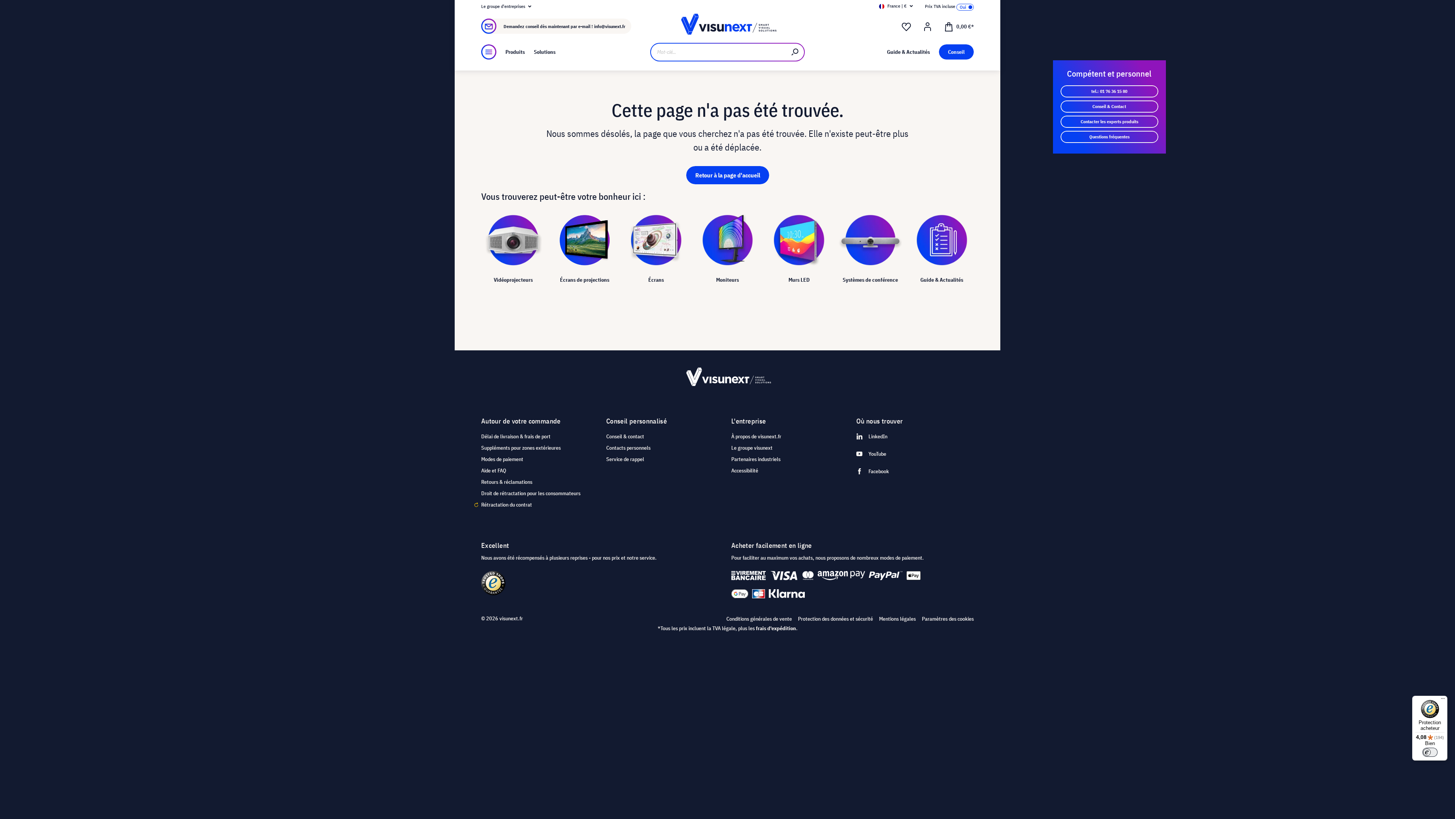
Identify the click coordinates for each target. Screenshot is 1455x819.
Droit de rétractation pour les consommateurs (530, 493)
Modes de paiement (502, 459)
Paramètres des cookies (948, 618)
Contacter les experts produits (1109, 121)
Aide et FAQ (493, 470)
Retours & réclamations (506, 482)
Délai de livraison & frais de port (516, 436)
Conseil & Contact (1109, 106)
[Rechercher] (795, 52)
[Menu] (488, 52)
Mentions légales (897, 618)
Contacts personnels (628, 447)
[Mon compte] (927, 26)
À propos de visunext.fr (756, 436)
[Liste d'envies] (906, 26)
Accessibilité (744, 470)
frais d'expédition (776, 628)
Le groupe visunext (752, 447)
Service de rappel (625, 459)
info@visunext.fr (609, 26)
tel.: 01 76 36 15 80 (1109, 91)
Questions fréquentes (1109, 137)
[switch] (1430, 752)
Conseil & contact (625, 436)
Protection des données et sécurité (835, 618)
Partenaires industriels (756, 459)
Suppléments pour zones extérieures (521, 447)
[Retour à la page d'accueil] (727, 26)
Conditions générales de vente (759, 618)
